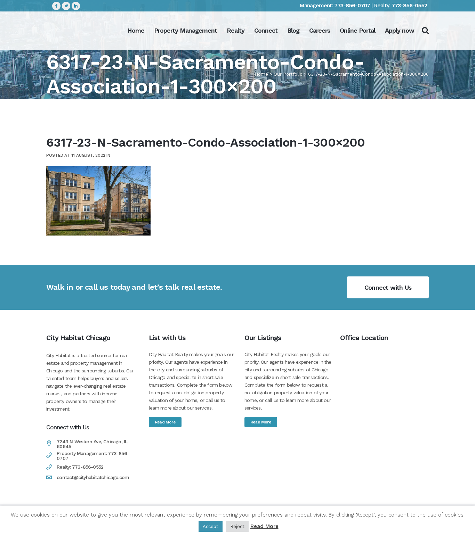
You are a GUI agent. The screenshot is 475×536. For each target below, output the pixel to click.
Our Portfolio (288, 74)
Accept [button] (210, 526)
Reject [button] (237, 526)
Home (261, 74)
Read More (165, 422)
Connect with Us (387, 287)
